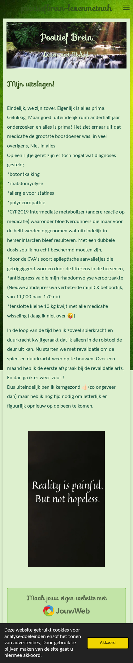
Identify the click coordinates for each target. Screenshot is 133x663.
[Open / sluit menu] (126, 7)
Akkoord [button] (108, 642)
